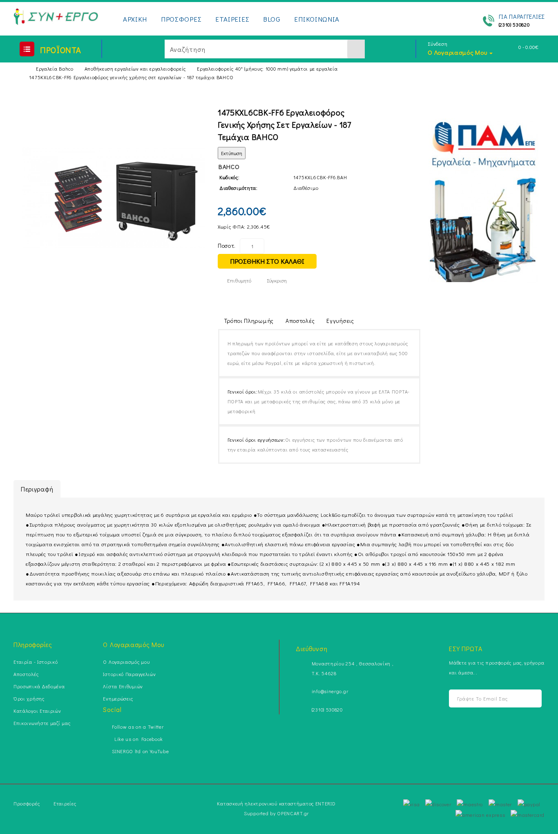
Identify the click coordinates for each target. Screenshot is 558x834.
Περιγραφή (37, 489)
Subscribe (531, 699)
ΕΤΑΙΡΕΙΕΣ (232, 19)
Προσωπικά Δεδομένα (39, 686)
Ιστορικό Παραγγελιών (129, 674)
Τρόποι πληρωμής (249, 321)
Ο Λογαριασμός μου (126, 661)
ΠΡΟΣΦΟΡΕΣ (181, 19)
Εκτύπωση (231, 153)
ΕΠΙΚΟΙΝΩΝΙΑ (316, 19)
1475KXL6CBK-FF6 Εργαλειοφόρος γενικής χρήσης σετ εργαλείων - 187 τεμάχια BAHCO (131, 77)
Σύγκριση (277, 280)
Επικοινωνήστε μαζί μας (41, 723)
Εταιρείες (65, 803)
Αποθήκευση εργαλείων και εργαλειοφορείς (135, 68)
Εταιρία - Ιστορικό (35, 661)
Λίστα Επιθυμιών (123, 686)
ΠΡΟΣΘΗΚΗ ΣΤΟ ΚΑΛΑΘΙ (267, 261)
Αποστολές (300, 321)
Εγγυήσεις (340, 321)
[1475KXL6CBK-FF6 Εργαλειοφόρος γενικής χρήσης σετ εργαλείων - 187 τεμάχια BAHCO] (113, 198)
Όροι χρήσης (29, 698)
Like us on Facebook (137, 739)
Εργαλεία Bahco (55, 68)
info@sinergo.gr (330, 691)
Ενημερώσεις (118, 698)
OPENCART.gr (293, 813)
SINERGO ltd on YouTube (140, 751)
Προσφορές (26, 803)
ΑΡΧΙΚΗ (135, 19)
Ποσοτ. (227, 245)
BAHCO (229, 166)
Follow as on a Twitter (137, 726)
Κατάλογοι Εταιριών (37, 710)
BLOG (272, 19)
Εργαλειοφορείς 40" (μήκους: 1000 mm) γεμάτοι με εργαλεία (267, 68)
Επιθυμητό (239, 280)
